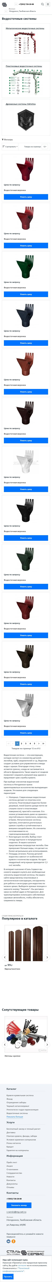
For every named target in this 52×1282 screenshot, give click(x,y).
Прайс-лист (12, 1162)
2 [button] (16, 959)
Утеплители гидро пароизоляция (22, 1109)
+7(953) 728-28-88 (26, 4)
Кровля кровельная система (20, 1095)
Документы (12, 1184)
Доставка (11, 1132)
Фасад (9, 1099)
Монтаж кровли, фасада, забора (22, 1136)
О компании (12, 1169)
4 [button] (22, 959)
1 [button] (13, 959)
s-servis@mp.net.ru (16, 1212)
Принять (8, 1276)
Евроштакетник (12, 969)
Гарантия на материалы (18, 1150)
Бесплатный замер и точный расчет (23, 1129)
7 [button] (30, 959)
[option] (26, 949)
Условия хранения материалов (21, 1139)
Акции (10, 1166)
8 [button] (33, 959)
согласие (22, 1265)
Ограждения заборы (16, 1102)
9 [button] (35, 959)
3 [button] (19, 959)
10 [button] (38, 959)
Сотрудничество (14, 1173)
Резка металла (14, 1143)
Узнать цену (26, 197)
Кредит (10, 1147)
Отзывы (10, 1187)
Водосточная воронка (15, 190)
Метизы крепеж (12, 1056)
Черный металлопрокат (18, 1106)
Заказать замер (19, 1205)
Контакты (11, 1180)
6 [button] (27, 959)
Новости (10, 1176)
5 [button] (24, 959)
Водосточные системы (17, 1113)
